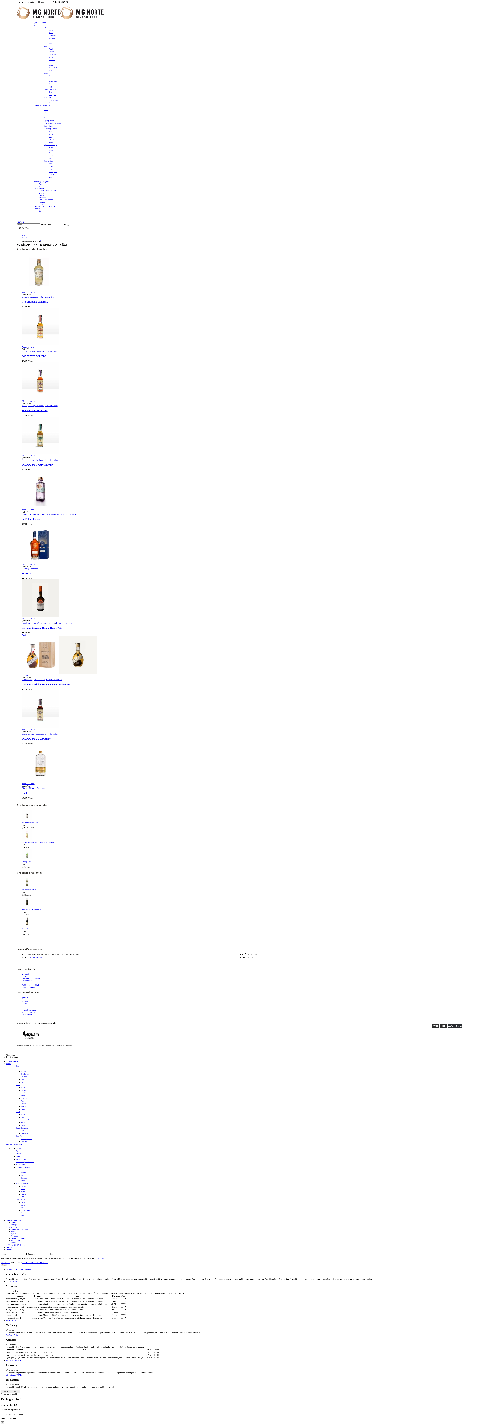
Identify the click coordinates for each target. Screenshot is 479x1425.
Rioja (50, 62)
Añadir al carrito (28, 292)
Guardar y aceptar (10, 1391)
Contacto (37, 211)
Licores (51, 166)
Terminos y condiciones (31, 978)
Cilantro (51, 155)
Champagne (52, 95)
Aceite (41, 184)
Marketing (12, 1320)
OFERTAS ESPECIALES (44, 206)
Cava (50, 92)
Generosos (52, 103)
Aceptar (5, 1263)
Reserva (51, 33)
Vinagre (42, 186)
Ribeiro (51, 57)
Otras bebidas (39, 188)
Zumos (41, 204)
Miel (50, 158)
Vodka (45, 118)
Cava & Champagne (50, 89)
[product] (242, 272)
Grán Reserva (53, 35)
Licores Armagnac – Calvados (52, 123)
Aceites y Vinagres (41, 182)
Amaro (51, 142)
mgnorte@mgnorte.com (35, 957)
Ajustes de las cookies (35, 1263)
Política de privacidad (30, 985)
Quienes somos (40, 23)
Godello (51, 65)
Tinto (45, 27)
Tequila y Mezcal (49, 121)
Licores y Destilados (42, 105)
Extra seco (52, 139)
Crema (51, 150)
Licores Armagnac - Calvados (43, 623)
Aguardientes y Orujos (50, 145)
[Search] (68, 225)
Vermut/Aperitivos (29, 1012)
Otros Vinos (47, 97)
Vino (24, 1008)
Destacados (26, 514)
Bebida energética (46, 200)
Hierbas (51, 147)
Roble (50, 44)
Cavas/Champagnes (29, 1010)
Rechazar (16, 1263)
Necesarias (12, 1281)
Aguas (41, 195)
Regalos (37, 209)
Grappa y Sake (53, 172)
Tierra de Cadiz (53, 68)
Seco (50, 137)
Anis (50, 177)
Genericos (52, 38)
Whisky (46, 115)
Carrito (24, 976)
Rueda (50, 70)
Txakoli (51, 49)
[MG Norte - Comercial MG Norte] (60, 18)
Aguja (50, 87)
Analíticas (12, 1335)
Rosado (46, 73)
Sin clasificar (14, 1375)
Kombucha (43, 202)
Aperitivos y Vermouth (50, 129)
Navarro (51, 84)
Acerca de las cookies (18, 1269)
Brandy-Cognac (48, 126)
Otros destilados (48, 161)
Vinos (36, 25)
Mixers (41, 193)
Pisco (50, 169)
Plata (41, 297)
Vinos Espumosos (54, 100)
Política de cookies (29, 987)
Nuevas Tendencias (54, 81)
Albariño (51, 52)
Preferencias (13, 1360)
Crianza (51, 30)
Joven (50, 41)
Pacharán (51, 174)
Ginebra (46, 110)
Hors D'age (26, 623)
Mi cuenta (26, 974)
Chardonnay (52, 54)
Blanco (46, 46)
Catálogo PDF (27, 981)
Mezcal (66, 514)
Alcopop (42, 197)
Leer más (25, 675)
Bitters (51, 164)
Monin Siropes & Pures (48, 191)
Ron (45, 112)
